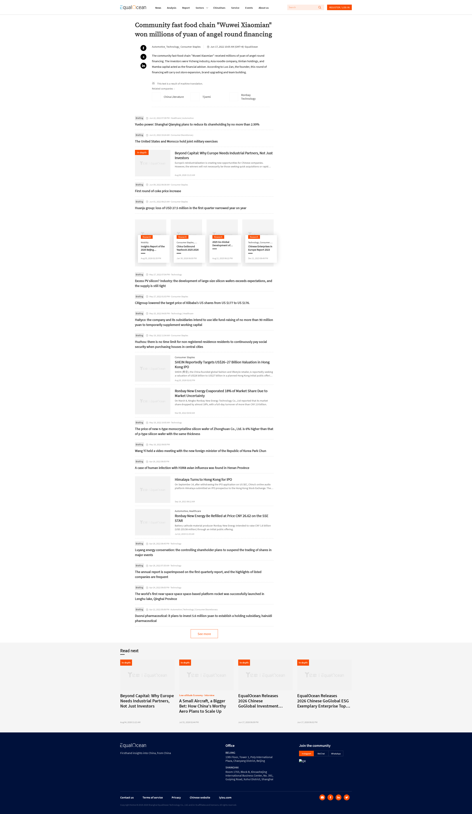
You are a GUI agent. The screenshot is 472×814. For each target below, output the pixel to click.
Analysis (171, 7)
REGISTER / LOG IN (339, 7)
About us (264, 7)
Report (186, 7)
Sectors (200, 7)
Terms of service (153, 797)
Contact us (127, 797)
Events (249, 7)
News (158, 7)
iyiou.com (225, 797)
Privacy (176, 797)
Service (235, 7)
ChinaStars (219, 7)
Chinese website (200, 797)
